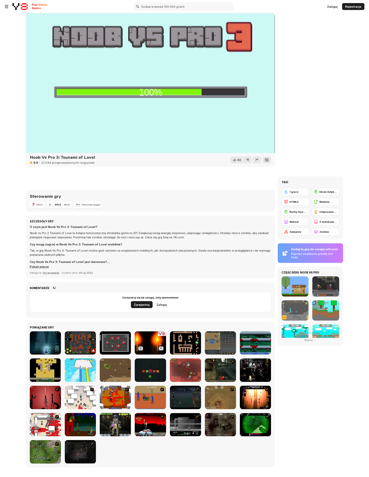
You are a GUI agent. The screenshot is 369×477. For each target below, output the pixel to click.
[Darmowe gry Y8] (20, 6)
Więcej (308, 340)
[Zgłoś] (257, 159)
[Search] (138, 6)
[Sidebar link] (6, 6)
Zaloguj (332, 6)
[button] (39, 267)
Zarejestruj (142, 304)
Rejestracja (353, 6)
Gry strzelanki (51, 272)
